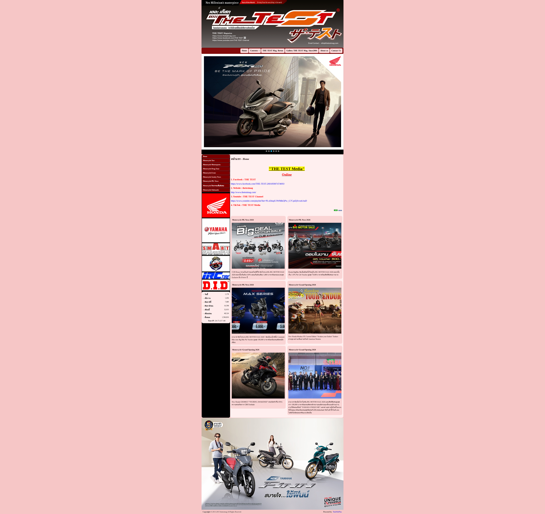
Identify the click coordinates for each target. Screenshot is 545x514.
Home (205, 156)
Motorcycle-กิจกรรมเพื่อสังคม (213, 186)
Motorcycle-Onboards (211, 190)
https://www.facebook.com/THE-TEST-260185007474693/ (258, 184)
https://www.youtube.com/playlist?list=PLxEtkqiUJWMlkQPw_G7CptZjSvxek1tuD (269, 201)
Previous (197, 24)
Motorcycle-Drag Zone (211, 169)
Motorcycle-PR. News (211, 181)
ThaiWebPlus (337, 512)
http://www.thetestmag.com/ (243, 192)
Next (348, 24)
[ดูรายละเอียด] (258, 246)
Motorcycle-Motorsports (212, 165)
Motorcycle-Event (209, 173)
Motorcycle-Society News (212, 177)
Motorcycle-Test (208, 161)
